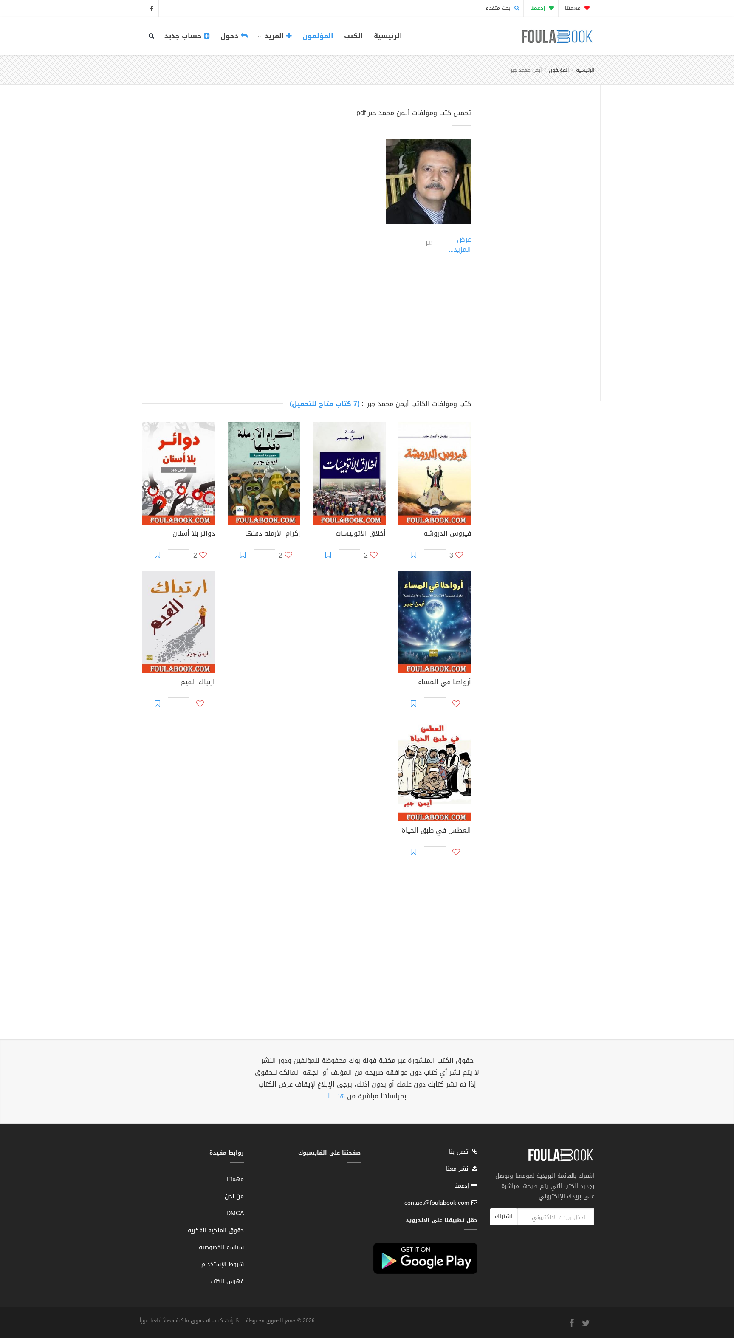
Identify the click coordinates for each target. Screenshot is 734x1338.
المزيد (274, 35)
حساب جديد (184, 35)
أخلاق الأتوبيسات (361, 534)
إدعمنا (462, 1185)
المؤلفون (317, 35)
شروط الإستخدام (222, 1264)
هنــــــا (336, 1096)
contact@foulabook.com (436, 1202)
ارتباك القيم (198, 683)
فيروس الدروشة (447, 534)
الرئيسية (388, 35)
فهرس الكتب (227, 1281)
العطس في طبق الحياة (436, 831)
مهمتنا (573, 8)
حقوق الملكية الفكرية (216, 1230)
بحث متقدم (499, 8)
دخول (230, 35)
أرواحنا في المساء (444, 683)
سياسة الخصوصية (221, 1247)
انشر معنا (459, 1168)
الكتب (353, 35)
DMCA (235, 1213)
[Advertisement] (539, 243)
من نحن (234, 1196)
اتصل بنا (460, 1152)
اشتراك (503, 1216)
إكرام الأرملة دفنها (272, 534)
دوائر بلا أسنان (193, 534)
